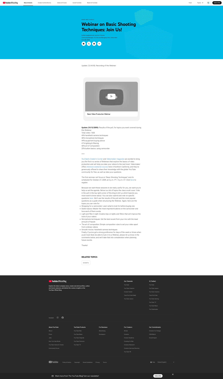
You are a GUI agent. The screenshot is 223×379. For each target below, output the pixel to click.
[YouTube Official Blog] (10, 3)
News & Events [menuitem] (28, 2)
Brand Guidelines (88, 362)
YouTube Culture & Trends (56, 344)
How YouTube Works (54, 341)
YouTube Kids (78, 331)
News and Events (88, 19)
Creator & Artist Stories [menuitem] (44, 2)
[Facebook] (63, 318)
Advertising (102, 331)
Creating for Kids (128, 341)
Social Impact (153, 338)
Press (50, 334)
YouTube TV (152, 302)
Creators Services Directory (131, 348)
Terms (105, 362)
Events (86, 263)
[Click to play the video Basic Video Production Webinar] (111, 96)
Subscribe (217, 3)
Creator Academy (129, 338)
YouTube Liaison (128, 299)
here (132, 180)
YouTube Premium (79, 341)
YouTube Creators (129, 288)
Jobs (50, 338)
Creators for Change (155, 331)
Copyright (77, 362)
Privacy (98, 362)
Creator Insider (128, 292)
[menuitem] (190, 3)
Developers (102, 334)
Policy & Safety (67, 362)
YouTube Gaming (154, 299)
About (50, 331)
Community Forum (54, 348)
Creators (126, 334)
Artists (126, 331)
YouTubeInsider (153, 309)
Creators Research (129, 344)
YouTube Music (153, 305)
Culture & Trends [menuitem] (62, 2)
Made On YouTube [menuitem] (92, 2)
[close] (172, 374)
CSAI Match (152, 334)
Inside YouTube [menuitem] (77, 2)
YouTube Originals (79, 338)
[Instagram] (58, 318)
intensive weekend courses (97, 167)
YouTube (126, 285)
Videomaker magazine (115, 159)
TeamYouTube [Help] (130, 295)
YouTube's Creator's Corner (92, 159)
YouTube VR (127, 351)
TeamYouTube (153, 295)
